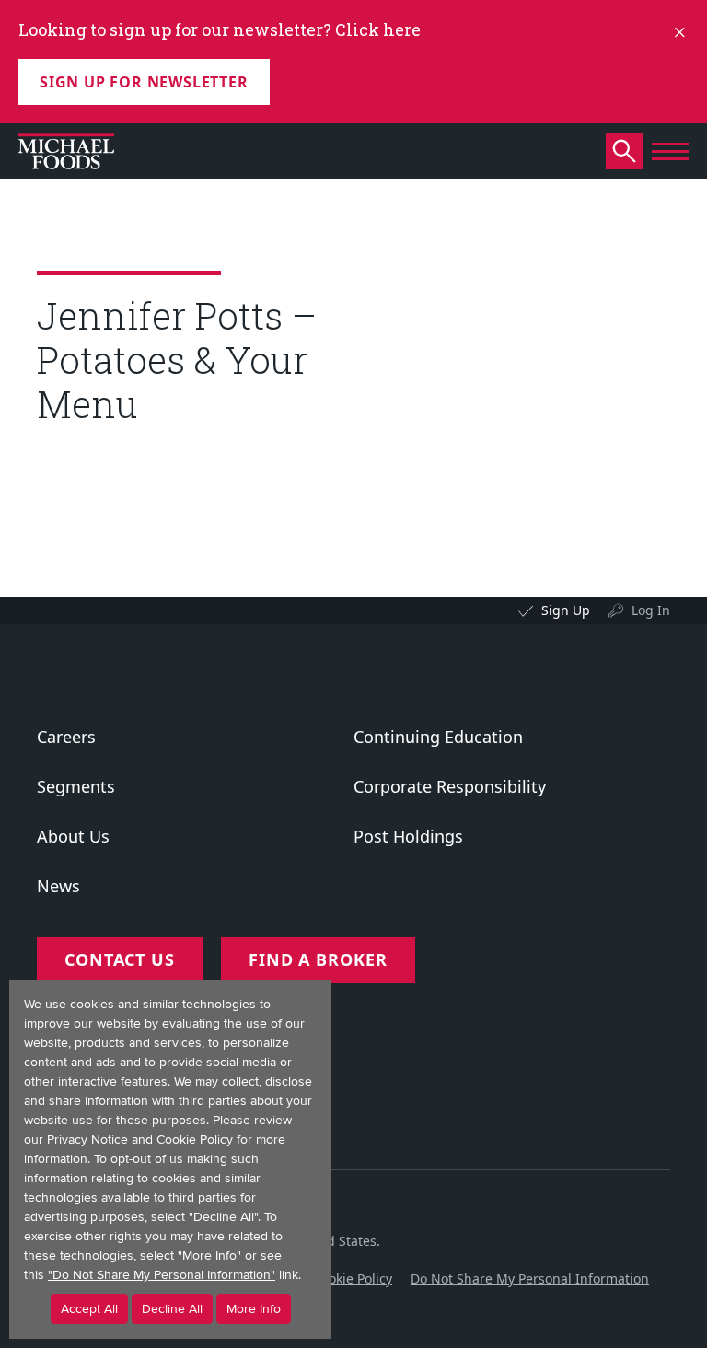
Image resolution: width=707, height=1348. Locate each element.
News (58, 886)
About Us (73, 836)
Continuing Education (438, 737)
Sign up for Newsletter (144, 82)
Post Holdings (408, 836)
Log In (651, 610)
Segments (76, 786)
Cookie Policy (352, 1278)
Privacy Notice (87, 1139)
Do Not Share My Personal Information (530, 1278)
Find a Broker (318, 959)
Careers (66, 737)
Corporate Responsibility (450, 786)
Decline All (172, 1309)
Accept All (89, 1309)
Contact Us (119, 959)
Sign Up (565, 610)
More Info (253, 1309)
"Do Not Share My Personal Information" (161, 1275)
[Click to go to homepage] (66, 151)
